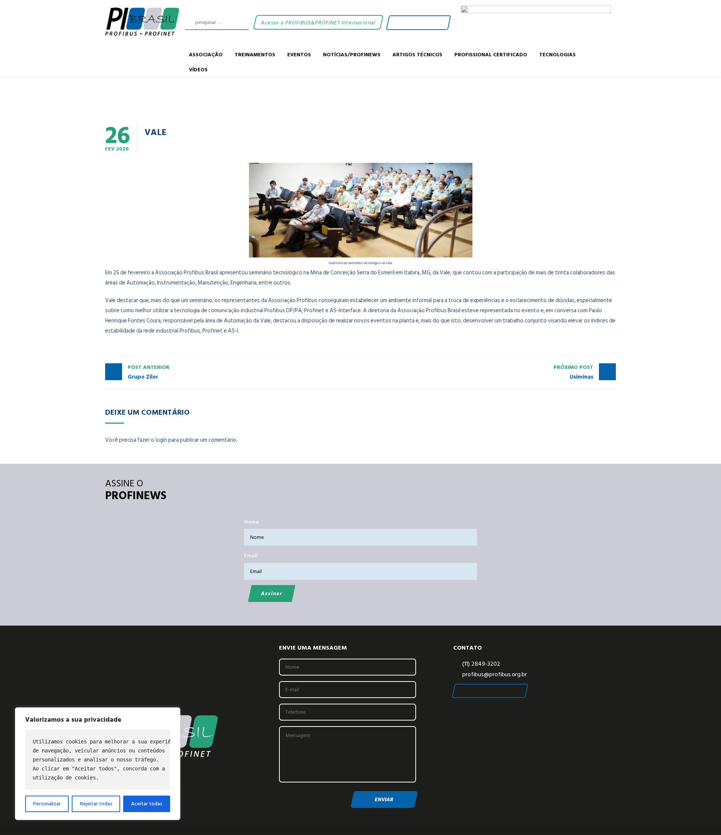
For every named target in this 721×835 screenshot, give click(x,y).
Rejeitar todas (96, 803)
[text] (97, 760)
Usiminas (573, 372)
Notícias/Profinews (351, 54)
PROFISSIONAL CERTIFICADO (490, 54)
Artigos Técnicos (417, 54)
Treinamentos (255, 54)
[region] (97, 763)
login (161, 440)
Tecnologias (557, 54)
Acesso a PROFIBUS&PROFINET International (318, 22)
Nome (251, 522)
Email (251, 555)
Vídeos (198, 69)
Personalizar (47, 803)
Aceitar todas (146, 803)
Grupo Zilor (148, 372)
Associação (206, 54)
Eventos (299, 54)
